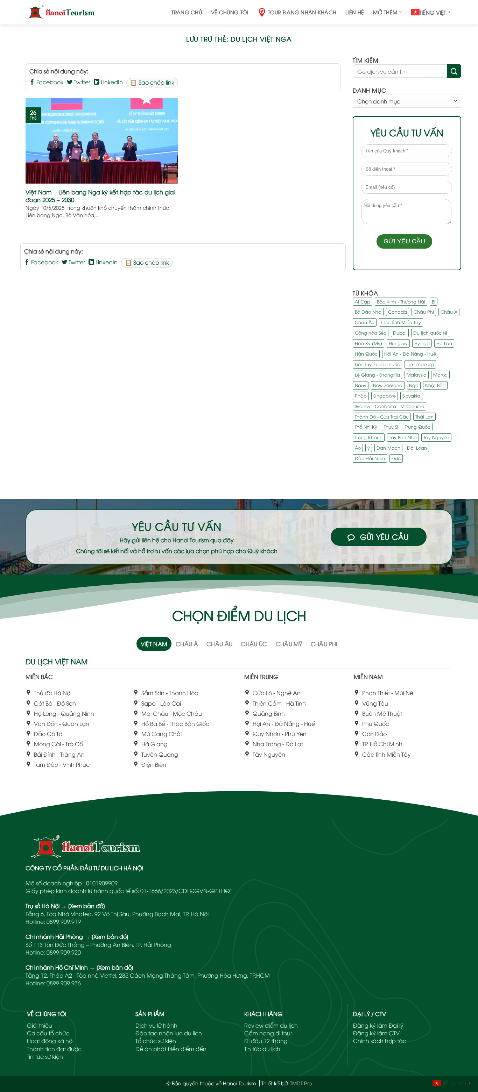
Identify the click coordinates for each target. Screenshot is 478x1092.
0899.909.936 (64, 983)
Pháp (361, 395)
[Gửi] (454, 71)
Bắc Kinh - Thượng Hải (401, 301)
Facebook (49, 82)
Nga (414, 385)
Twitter (81, 82)
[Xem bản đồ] (86, 905)
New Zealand (387, 385)
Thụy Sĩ (391, 427)
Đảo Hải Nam (370, 458)
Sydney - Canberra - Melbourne (389, 406)
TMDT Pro (301, 1083)
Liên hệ (354, 12)
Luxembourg (420, 364)
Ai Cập (362, 301)
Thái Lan (424, 416)
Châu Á (449, 312)
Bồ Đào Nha (368, 312)
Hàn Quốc (366, 353)
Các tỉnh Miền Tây (401, 322)
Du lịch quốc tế (430, 333)
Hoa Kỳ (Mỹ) (368, 343)
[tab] (154, 644)
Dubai (400, 333)
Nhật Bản (435, 385)
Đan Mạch (388, 448)
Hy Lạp (422, 343)
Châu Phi (424, 312)
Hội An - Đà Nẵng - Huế (410, 353)
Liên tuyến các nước (377, 364)
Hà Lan (444, 343)
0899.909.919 (64, 921)
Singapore (384, 395)
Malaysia (417, 374)
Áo (358, 448)
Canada (397, 312)
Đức (396, 458)
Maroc (440, 374)
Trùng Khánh (368, 437)
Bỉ (433, 301)
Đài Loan (417, 448)
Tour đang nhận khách (302, 12)
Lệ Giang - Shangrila (377, 374)
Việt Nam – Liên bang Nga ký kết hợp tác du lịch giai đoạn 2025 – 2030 (100, 195)
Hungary (398, 343)
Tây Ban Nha (403, 437)
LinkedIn (111, 82)
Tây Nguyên (436, 437)
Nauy (360, 385)
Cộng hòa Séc (370, 333)
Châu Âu (364, 322)
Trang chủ (186, 12)
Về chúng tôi (229, 12)
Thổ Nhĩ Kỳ (366, 427)
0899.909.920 (64, 952)
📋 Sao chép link (152, 82)
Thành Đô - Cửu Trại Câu (382, 416)
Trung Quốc (417, 427)
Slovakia (411, 395)
